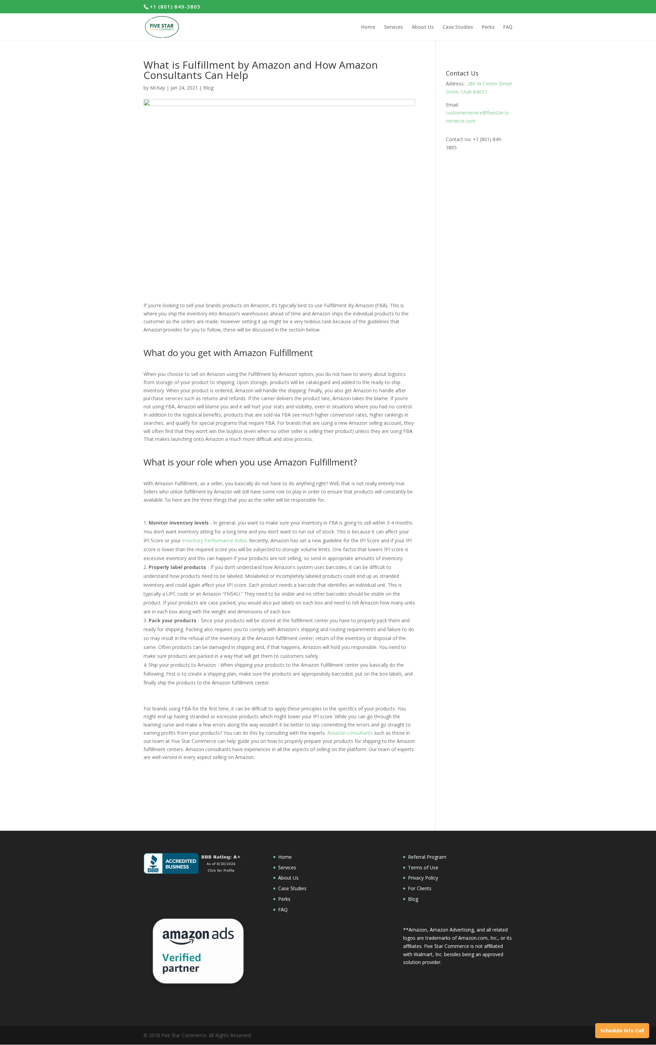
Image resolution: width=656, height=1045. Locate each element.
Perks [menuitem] (488, 27)
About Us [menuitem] (423, 27)
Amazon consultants (350, 733)
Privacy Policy (423, 877)
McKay (157, 87)
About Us (288, 877)
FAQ (283, 909)
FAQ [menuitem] (507, 27)
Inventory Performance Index (214, 540)
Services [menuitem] (393, 27)
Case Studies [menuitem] (457, 27)
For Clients (420, 888)
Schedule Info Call (622, 1030)
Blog (208, 87)
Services (287, 867)
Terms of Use (423, 867)
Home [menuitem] (368, 27)
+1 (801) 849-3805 (175, 6)
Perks (284, 899)
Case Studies (292, 888)
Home (285, 857)
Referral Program (427, 857)
